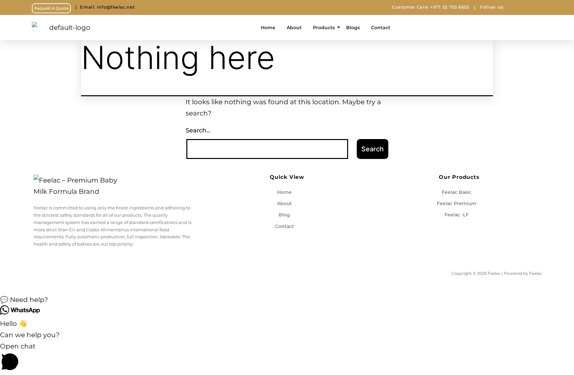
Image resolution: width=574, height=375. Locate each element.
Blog (284, 215)
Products (324, 28)
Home (268, 28)
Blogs (353, 28)
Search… (198, 130)
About (294, 28)
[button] (287, 299)
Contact (380, 28)
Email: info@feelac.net (103, 7)
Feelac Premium (456, 203)
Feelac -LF (456, 215)
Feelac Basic (456, 192)
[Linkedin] (540, 7)
